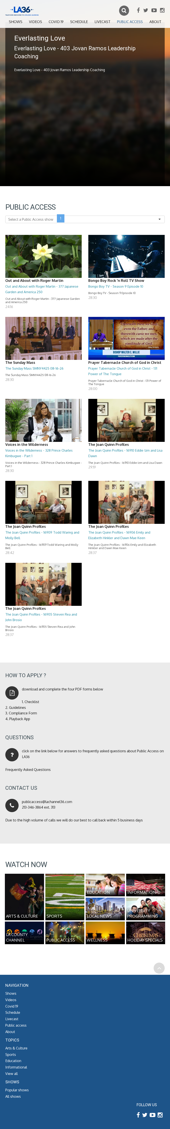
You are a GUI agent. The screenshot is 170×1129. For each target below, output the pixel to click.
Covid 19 (56, 21)
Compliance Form (23, 713)
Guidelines (17, 707)
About (155, 21)
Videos (35, 21)
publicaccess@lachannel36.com (47, 801)
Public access (130, 21)
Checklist (32, 702)
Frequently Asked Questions (28, 769)
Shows (15, 21)
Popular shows (17, 1090)
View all (11, 1073)
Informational (16, 1067)
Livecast (102, 21)
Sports (10, 1054)
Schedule (79, 21)
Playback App (19, 719)
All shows (13, 1096)
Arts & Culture (16, 1048)
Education (13, 1061)
